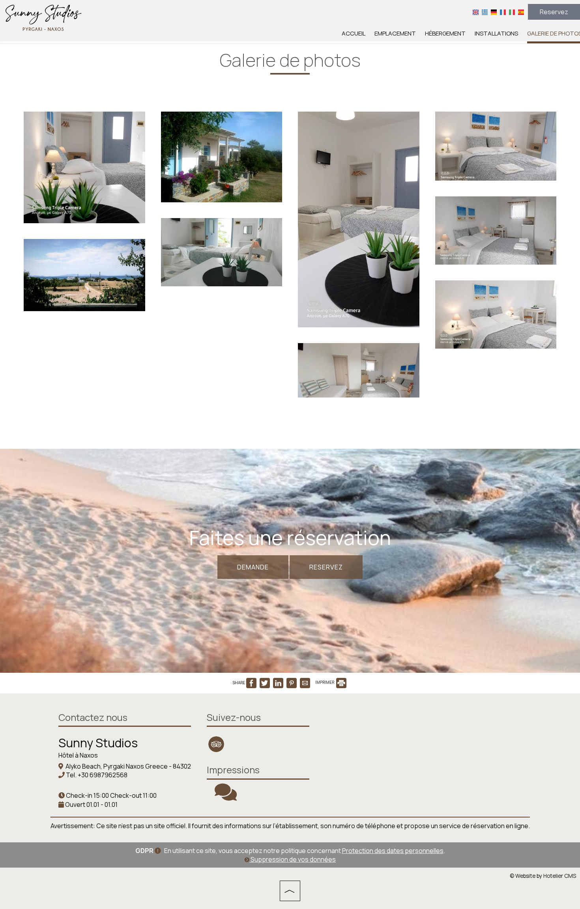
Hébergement (445, 33)
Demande (253, 567)
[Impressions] (226, 797)
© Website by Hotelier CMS (543, 875)
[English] (476, 11)
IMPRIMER (325, 682)
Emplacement (395, 33)
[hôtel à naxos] (43, 17)
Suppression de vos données (292, 859)
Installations (496, 33)
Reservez (554, 11)
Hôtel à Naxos (78, 755)
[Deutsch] (494, 11)
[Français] (503, 11)
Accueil (353, 33)
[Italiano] (512, 11)
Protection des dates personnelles (392, 850)
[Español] (521, 11)
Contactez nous (92, 717)
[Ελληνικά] (485, 11)
